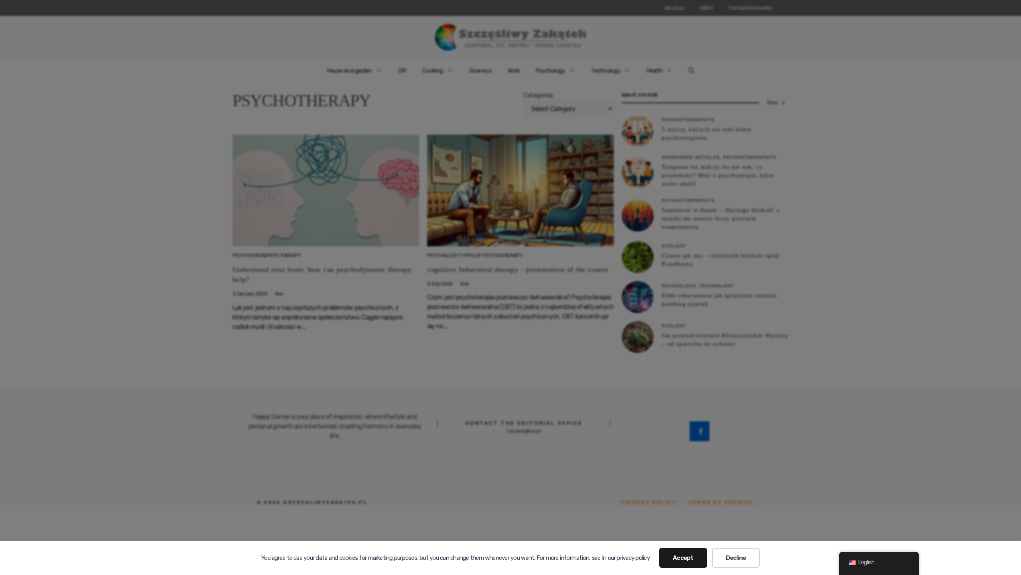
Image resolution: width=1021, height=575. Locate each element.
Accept (683, 557)
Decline (736, 557)
